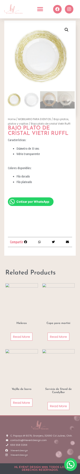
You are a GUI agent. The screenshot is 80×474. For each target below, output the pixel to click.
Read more (21, 336)
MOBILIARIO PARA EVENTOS (34, 119)
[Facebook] (57, 9)
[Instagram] (69, 9)
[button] (40, 9)
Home (12, 119)
